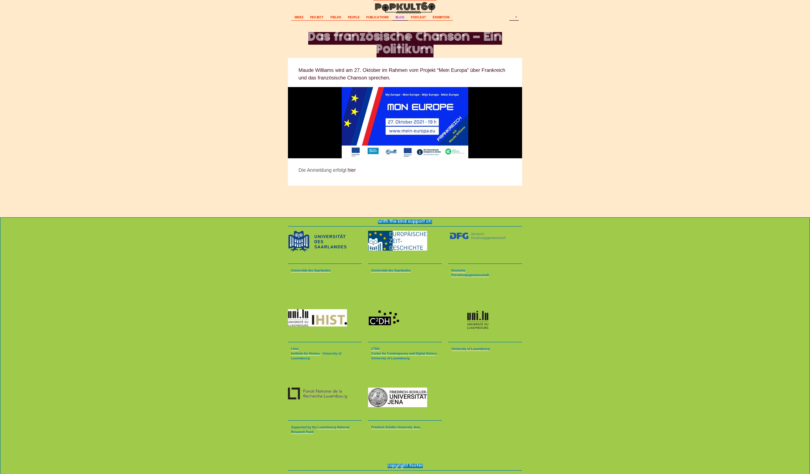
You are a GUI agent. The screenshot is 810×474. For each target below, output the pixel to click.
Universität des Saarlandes (311, 270)
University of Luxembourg (470, 348)
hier (352, 170)
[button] (514, 18)
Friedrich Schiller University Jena (395, 427)
